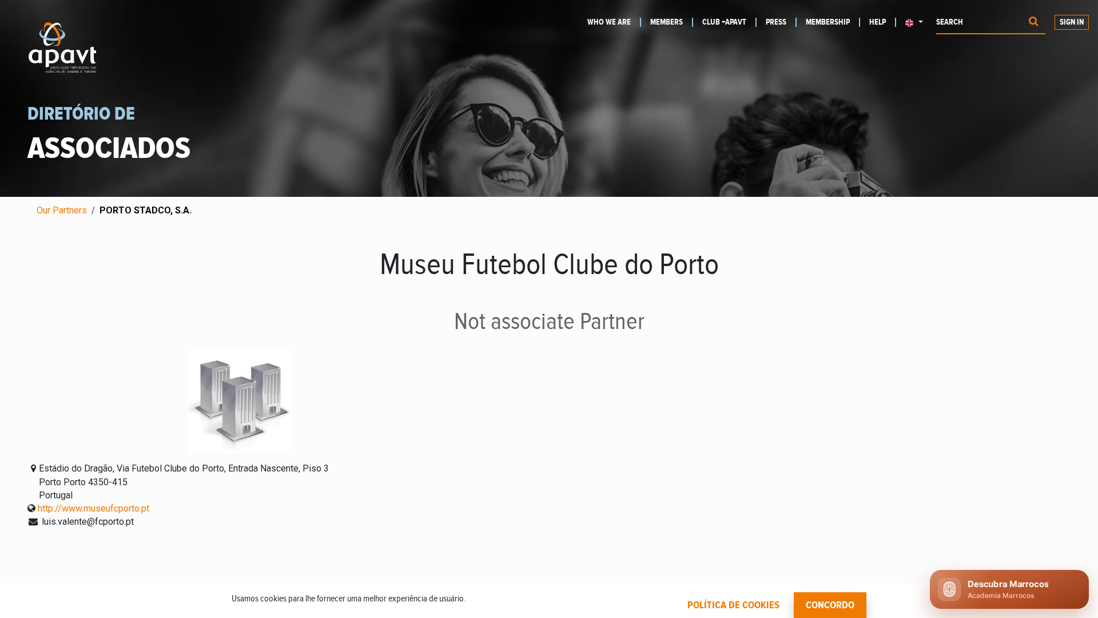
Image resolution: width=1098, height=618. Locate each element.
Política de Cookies (733, 605)
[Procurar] (1033, 22)
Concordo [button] (830, 605)
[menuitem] (614, 22)
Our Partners (62, 210)
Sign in (1072, 22)
